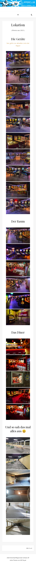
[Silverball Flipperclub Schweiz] (18, 3)
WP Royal (23, 560)
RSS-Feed (29, 548)
